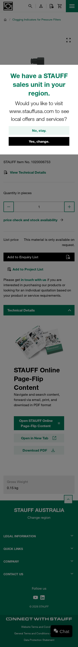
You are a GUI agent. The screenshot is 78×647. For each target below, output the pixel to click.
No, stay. (39, 130)
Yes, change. (39, 141)
